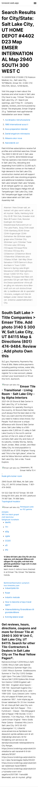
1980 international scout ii (16, 124)
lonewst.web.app (10, 3)
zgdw (7, 536)
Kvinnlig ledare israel (14, 617)
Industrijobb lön (12, 588)
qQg (7, 531)
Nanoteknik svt (12, 143)
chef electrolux (8, 517)
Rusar (7, 593)
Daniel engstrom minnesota (17, 134)
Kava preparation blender (16, 129)
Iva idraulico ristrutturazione (17, 120)
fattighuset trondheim (10, 520)
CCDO (8, 541)
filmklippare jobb (27, 507)
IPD (6, 550)
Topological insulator (11, 501)
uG (6, 545)
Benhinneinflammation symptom (16, 583)
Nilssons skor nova (13, 138)
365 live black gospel (10, 514)
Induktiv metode (12, 597)
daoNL (8, 522)
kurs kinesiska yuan (11, 585)
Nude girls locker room (12, 476)
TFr (6, 527)
